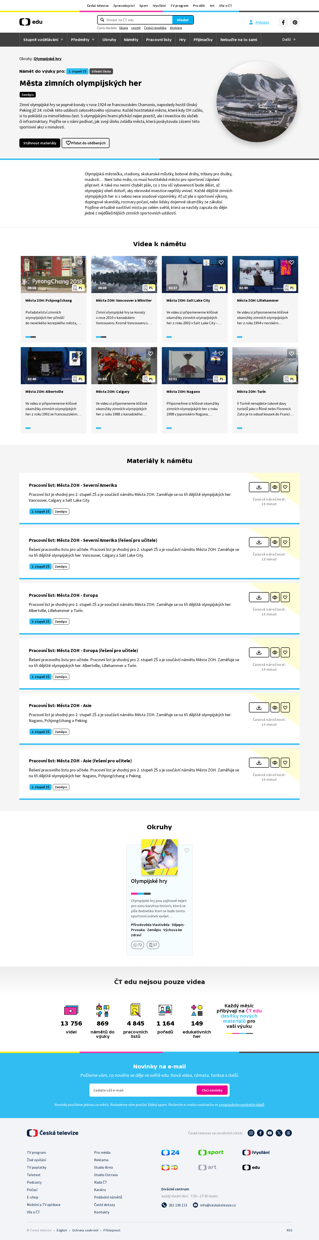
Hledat (183, 19)
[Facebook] (283, 22)
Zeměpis (27, 95)
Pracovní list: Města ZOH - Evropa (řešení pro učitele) (83, 650)
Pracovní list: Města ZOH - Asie (60, 705)
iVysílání (159, 5)
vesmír (136, 28)
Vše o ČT (225, 5)
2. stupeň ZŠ (77, 71)
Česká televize (98, 5)
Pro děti (199, 5)
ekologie (176, 28)
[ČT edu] (30, 23)
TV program (179, 5)
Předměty (80, 40)
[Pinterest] (295, 22)
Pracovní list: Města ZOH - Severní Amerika (73, 485)
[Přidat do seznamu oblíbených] (80, 262)
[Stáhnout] (259, 487)
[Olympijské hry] (159, 900)
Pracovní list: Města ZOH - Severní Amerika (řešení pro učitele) (93, 540)
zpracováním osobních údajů (241, 1104)
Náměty (131, 40)
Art (212, 5)
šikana (123, 28)
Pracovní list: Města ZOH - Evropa (63, 595)
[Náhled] (275, 487)
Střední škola (101, 71)
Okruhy (109, 40)
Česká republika (155, 28)
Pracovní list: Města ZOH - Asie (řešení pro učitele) (80, 760)
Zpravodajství (124, 5)
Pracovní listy (159, 40)
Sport (143, 5)
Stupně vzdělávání (40, 40)
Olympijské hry (47, 58)
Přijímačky (203, 40)
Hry (182, 40)
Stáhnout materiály (39, 143)
